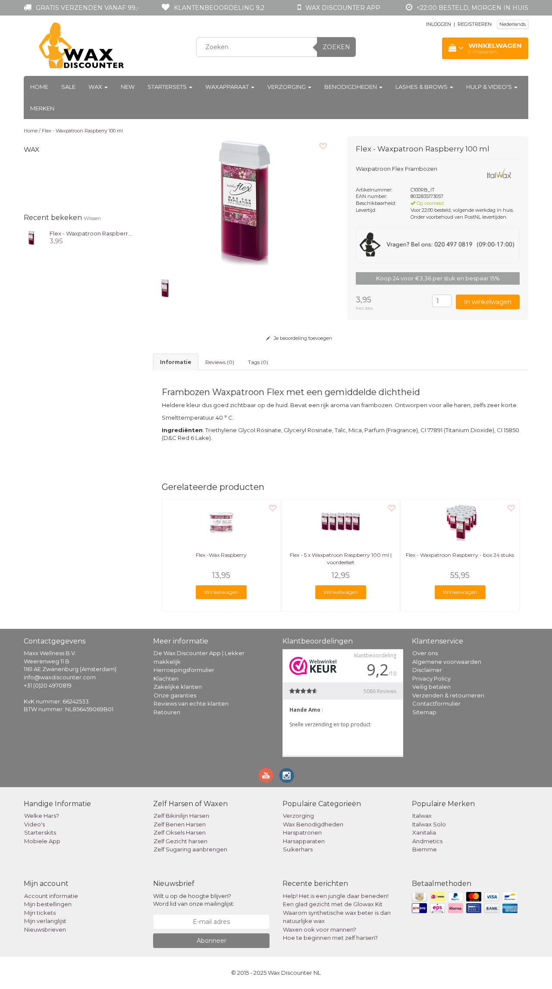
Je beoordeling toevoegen (302, 338)
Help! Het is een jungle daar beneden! (336, 895)
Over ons (425, 653)
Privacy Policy (431, 678)
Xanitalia (424, 832)
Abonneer (211, 941)
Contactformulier (436, 703)
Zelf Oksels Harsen (180, 832)
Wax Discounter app (342, 8)
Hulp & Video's (489, 86)
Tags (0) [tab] (258, 362)
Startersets (167, 86)
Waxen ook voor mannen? (319, 929)
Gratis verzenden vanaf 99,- (87, 8)
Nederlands (512, 24)
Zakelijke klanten (178, 686)
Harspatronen (302, 832)
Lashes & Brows (422, 86)
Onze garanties (175, 695)
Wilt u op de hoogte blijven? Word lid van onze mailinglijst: (194, 899)
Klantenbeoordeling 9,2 (219, 8)
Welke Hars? (41, 815)
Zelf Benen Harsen (180, 824)
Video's (34, 824)
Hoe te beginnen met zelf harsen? (330, 937)
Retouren (167, 712)
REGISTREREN (475, 24)
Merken (42, 108)
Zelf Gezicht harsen (180, 841)
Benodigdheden (351, 86)
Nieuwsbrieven (45, 929)
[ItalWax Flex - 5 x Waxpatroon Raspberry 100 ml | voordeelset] (341, 521)
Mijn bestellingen (48, 904)
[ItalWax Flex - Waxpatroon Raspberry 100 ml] (31, 236)
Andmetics (427, 841)
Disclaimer (427, 669)
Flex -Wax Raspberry (221, 555)
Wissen (92, 218)
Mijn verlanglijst (45, 920)
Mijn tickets (40, 912)
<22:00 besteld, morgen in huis (472, 8)
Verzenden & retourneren (448, 695)
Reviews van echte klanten (191, 703)
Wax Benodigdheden (313, 824)
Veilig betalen (431, 686)
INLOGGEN (438, 24)
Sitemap (424, 712)
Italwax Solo (429, 824)
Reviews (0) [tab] (219, 362)
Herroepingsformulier (184, 669)
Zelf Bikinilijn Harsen (181, 815)
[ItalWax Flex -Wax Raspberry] (221, 521)
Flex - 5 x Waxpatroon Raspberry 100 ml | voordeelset (341, 558)
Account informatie (51, 895)
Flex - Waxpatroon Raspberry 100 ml (82, 131)
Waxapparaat (227, 86)
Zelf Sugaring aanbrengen (190, 849)
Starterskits (40, 832)
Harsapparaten (304, 841)
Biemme (424, 849)
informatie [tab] (175, 362)
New (128, 86)
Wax (96, 86)
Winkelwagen (221, 592)
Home (39, 86)
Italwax (422, 815)
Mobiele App (42, 841)
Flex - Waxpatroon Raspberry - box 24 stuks (460, 555)
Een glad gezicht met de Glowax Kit (333, 904)
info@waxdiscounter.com (60, 677)
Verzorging (287, 86)
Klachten (166, 678)
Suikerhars (298, 849)
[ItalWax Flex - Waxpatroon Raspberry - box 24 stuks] (460, 521)
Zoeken (336, 47)
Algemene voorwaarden (446, 661)
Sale (68, 86)
